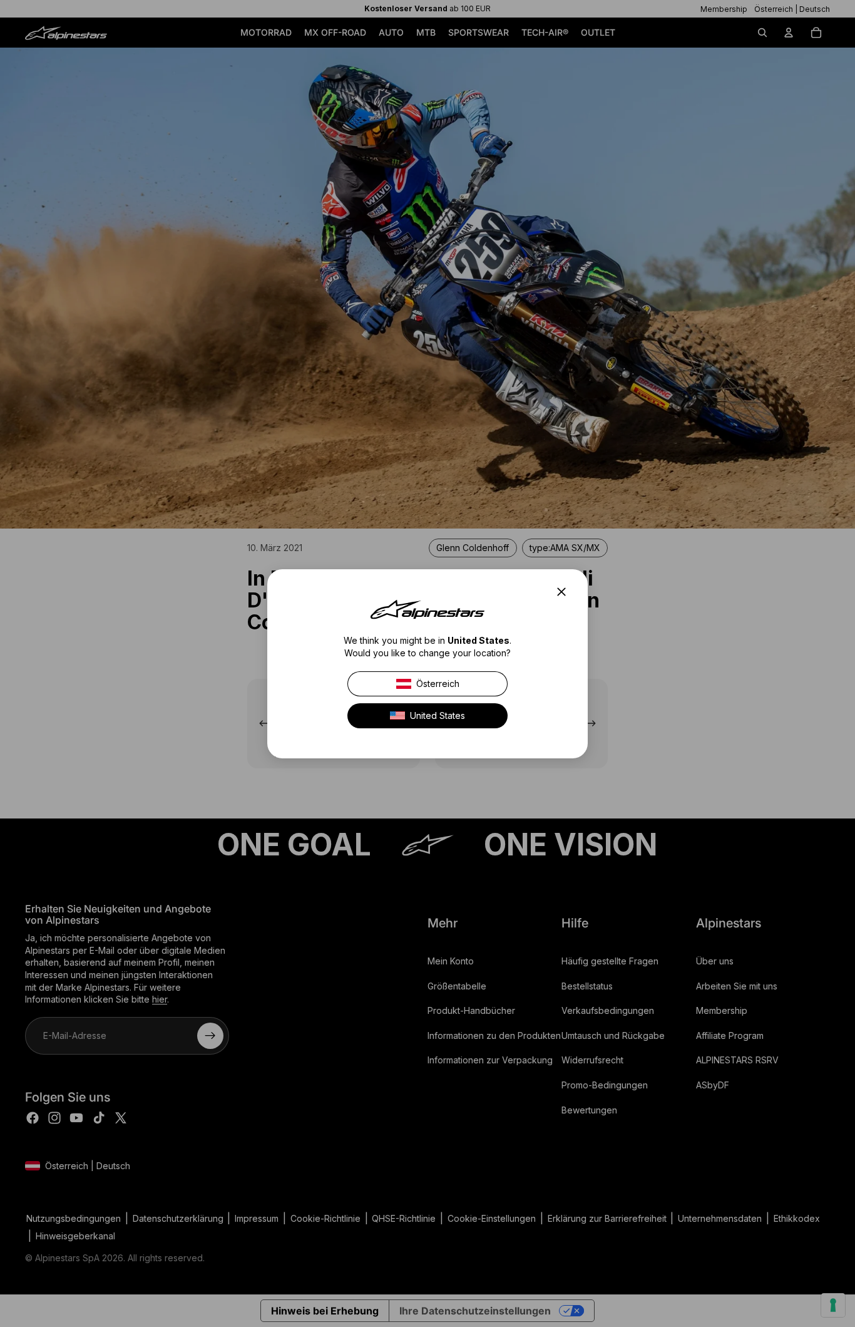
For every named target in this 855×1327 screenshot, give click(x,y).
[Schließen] (565, 591)
